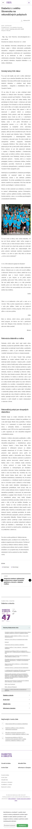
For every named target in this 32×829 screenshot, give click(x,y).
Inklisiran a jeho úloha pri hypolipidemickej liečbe (16, 639)
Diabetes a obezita (8, 695)
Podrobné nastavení (9, 825)
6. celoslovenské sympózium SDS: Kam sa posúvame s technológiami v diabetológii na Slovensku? (17, 671)
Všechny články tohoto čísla (10, 627)
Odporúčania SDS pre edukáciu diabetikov (14, 644)
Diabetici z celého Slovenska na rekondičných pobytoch (15, 690)
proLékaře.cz (3, 755)
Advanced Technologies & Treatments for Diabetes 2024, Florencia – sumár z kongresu (17, 681)
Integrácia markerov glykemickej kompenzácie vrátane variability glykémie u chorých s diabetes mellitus (14, 581)
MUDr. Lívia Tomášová (10, 684)
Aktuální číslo (6, 704)
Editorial (7, 642)
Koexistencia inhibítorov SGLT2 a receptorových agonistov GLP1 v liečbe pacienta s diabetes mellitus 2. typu (18, 652)
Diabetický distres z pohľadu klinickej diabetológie (16, 667)
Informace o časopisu (9, 708)
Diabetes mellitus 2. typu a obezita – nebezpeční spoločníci (16, 648)
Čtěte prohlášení (12, 798)
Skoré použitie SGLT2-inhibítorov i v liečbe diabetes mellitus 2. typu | (16, 664)
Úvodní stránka (6, 763)
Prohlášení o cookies (6, 784)
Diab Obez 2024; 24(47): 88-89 (17, 29)
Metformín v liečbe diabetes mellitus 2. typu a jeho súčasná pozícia (16, 636)
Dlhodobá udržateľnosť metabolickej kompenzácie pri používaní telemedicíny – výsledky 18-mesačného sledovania (17, 660)
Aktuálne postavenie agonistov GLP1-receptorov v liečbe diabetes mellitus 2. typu (16, 656)
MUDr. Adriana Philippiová (11, 687)
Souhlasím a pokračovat (22, 826)
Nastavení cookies (6, 787)
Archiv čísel (6, 699)
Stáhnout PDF (26, 20)
